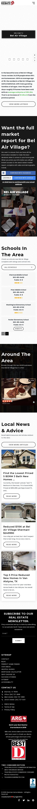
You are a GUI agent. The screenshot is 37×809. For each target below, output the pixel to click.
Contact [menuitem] (5, 659)
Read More (11, 496)
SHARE (32, 380)
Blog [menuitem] (3, 661)
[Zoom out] (34, 57)
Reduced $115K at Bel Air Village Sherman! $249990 (16, 529)
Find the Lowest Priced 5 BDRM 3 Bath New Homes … (18, 476)
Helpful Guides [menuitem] (8, 669)
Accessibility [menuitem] (7, 682)
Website (18, 328)
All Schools (10, 267)
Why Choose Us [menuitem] (8, 674)
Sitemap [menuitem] (5, 679)
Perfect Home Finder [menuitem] (10, 664)
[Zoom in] (34, 55)
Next (33, 391)
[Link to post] (18, 459)
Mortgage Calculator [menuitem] (11, 672)
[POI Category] (10, 59)
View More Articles (18, 445)
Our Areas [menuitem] (6, 667)
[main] (18, 307)
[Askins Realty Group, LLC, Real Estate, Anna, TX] (33, 783)
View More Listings (18, 104)
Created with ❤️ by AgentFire (11, 797)
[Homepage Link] (8, 3)
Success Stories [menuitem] (8, 677)
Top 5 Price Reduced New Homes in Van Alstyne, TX (16, 578)
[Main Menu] (33, 3)
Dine (9, 373)
